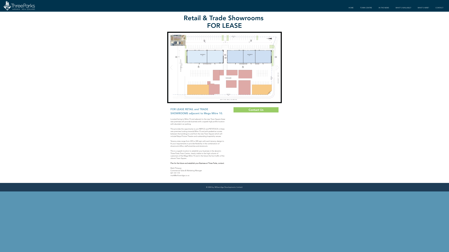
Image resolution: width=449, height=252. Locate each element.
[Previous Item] (171, 67)
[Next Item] (277, 67)
